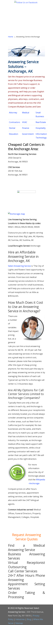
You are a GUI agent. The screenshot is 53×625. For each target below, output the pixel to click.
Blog (29, 619)
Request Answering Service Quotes (26, 536)
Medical (25, 112)
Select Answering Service (26, 14)
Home (10, 36)
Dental (12, 128)
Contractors (14, 122)
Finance (25, 128)
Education (13, 134)
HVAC (24, 122)
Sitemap (19, 623)
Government (28, 134)
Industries (20, 619)
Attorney (13, 112)
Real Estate (41, 122)
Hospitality (41, 128)
